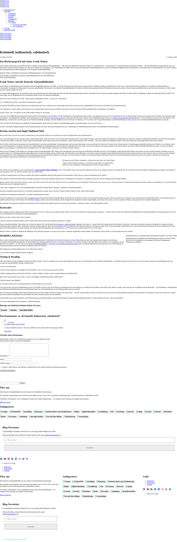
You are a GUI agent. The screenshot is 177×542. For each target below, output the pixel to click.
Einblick (11, 17)
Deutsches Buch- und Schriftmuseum (58, 412)
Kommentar (4, 356)
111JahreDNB (15, 412)
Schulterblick (12, 19)
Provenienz (12, 416)
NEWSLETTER (9, 30)
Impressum (7, 467)
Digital (76, 412)
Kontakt (6, 470)
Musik (3, 416)
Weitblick (11, 21)
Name (2, 359)
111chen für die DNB (19, 24)
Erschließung (103, 412)
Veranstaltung (83, 416)
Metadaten (168, 412)
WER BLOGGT (9, 10)
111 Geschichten (17, 26)
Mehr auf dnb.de (5, 402)
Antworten (7, 331)
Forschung (120, 412)
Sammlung (23, 416)
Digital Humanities (88, 412)
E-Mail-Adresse (5, 363)
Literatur (13, 310)
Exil (112, 412)
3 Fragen (4, 412)
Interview (130, 412)
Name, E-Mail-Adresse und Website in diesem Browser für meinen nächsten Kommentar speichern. (34, 367)
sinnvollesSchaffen (26, 310)
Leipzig (139, 412)
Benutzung (38, 412)
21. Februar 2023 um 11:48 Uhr (14, 324)
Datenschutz (8, 469)
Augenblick (12, 13)
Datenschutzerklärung (52, 435)
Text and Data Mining (54, 416)
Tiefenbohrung (70, 416)
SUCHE (7, 28)
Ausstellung (28, 412)
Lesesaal (4, 310)
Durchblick (11, 15)
